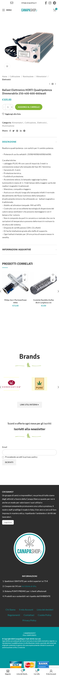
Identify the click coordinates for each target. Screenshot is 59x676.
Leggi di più (8, 522)
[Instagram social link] (50, 2)
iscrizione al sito (29, 586)
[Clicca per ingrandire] (7, 66)
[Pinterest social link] (17, 131)
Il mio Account (26, 609)
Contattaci (29, 615)
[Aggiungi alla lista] (24, 274)
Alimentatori (41, 76)
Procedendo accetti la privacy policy (21, 457)
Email (4, 447)
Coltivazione (15, 76)
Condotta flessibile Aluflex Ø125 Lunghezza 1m (43, 301)
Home (5, 76)
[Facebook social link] (46, 2)
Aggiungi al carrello (29, 107)
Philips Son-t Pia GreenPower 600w (15, 301)
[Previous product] (49, 84)
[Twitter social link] (13, 131)
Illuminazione (28, 76)
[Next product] (55, 84)
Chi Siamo (10, 609)
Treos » (28, 647)
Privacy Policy (29, 620)
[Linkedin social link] (20, 131)
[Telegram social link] (54, 2)
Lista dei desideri (45, 609)
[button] (24, 279)
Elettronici (6, 79)
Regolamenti (14, 615)
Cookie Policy (44, 615)
